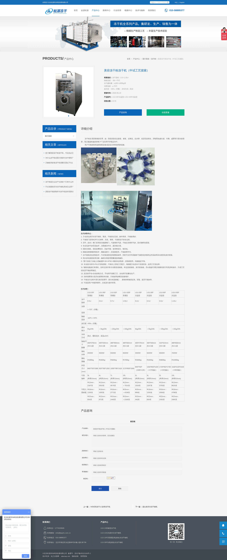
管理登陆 (83, 556)
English (182, 2)
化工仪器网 (55, 556)
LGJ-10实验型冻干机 (108, 528)
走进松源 (85, 10)
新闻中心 (106, 10)
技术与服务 (140, 10)
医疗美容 (146, 59)
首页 (76, 10)
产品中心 (95, 10)
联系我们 (152, 10)
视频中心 (128, 10)
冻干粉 (153, 59)
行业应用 (117, 10)
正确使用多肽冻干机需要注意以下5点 (59, 163)
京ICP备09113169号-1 (82, 553)
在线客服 (165, 112)
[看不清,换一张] (111, 478)
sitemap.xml (65, 556)
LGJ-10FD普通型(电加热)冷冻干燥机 (114, 538)
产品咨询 (123, 112)
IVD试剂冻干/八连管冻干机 (100, 507)
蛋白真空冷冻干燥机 (149, 507)
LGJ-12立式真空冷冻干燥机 (111, 533)
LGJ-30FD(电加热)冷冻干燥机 (112, 542)
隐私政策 (75, 556)
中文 (176, 2)
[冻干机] (56, 10)
